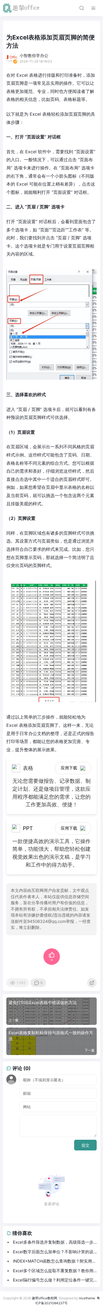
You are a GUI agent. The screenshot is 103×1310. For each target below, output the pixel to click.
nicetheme (87, 1298)
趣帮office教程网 (44, 1298)
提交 (85, 1145)
